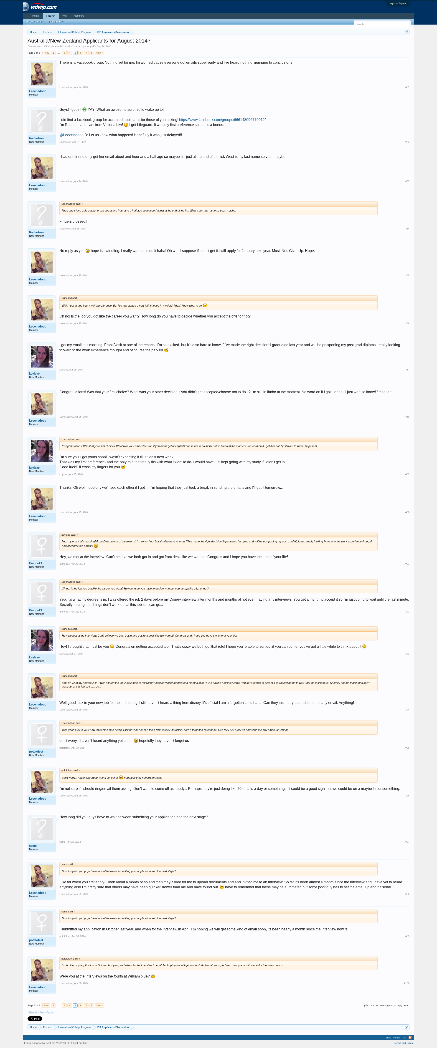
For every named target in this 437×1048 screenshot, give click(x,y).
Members (79, 15)
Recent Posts (56, 21)
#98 (407, 894)
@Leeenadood (71, 135)
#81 (407, 87)
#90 (407, 512)
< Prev (45, 52)
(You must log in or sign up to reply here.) (386, 1005)
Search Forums (35, 21)
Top (404, 1037)
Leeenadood (37, 91)
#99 (407, 936)
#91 (407, 563)
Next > (99, 52)
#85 (407, 275)
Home (35, 15)
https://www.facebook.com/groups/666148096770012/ (222, 120)
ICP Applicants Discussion (57, 46)
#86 (407, 323)
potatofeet (36, 751)
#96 (407, 795)
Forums (50, 16)
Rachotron (36, 138)
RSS (410, 1037)
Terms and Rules (403, 1043)
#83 (407, 181)
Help (388, 1037)
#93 (407, 653)
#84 (407, 228)
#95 (407, 747)
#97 (407, 841)
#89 (407, 474)
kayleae (34, 373)
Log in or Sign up (398, 3)
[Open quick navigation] (406, 31)
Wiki (64, 15)
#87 (407, 369)
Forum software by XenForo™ (55, 1043)
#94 (407, 709)
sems (33, 845)
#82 (407, 142)
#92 (407, 611)
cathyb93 (90, 46)
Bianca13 (35, 563)
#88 (407, 416)
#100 (406, 983)
